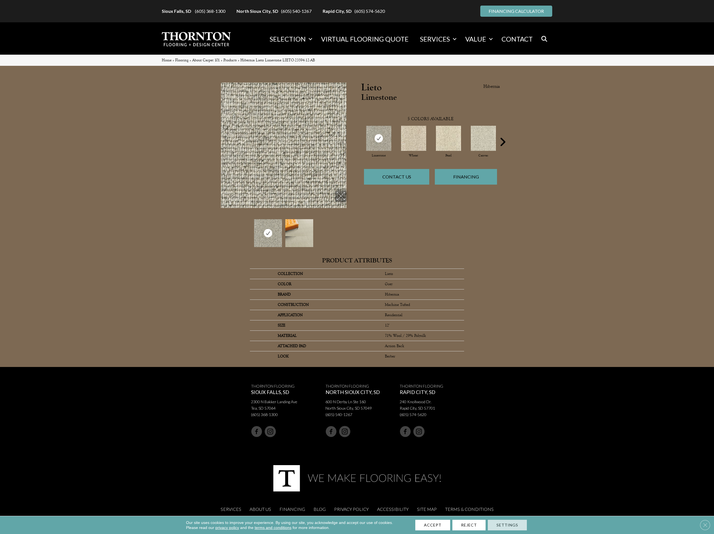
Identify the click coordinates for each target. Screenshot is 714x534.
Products (230, 60)
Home (167, 60)
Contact (517, 39)
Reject (469, 525)
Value (475, 39)
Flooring (182, 60)
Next (350, 230)
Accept (433, 525)
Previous (217, 230)
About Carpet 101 (206, 60)
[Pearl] (448, 138)
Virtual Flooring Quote (365, 39)
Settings (507, 525)
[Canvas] (483, 138)
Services (435, 39)
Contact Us (396, 176)
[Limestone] (379, 138)
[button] (310, 39)
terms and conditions (273, 527)
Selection (288, 39)
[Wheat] (414, 138)
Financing (466, 176)
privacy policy (227, 527)
